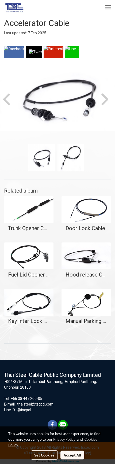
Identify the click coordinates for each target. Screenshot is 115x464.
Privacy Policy (64, 439)
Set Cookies (44, 454)
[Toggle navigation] (108, 7)
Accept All (72, 454)
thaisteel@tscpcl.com (35, 404)
